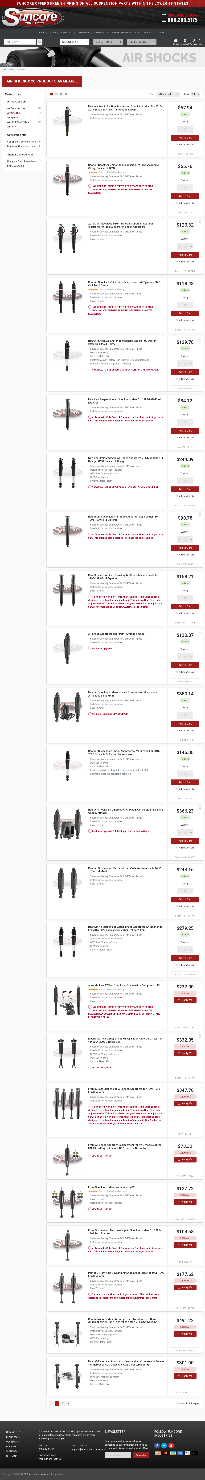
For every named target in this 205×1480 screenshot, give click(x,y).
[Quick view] (200, 104)
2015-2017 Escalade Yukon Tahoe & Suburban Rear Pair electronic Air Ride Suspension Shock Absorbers (121, 225)
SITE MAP (11, 1456)
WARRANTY (12, 1441)
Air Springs (13, 117)
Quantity (184, 122)
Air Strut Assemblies (18, 122)
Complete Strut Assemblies (21, 161)
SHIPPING (11, 1451)
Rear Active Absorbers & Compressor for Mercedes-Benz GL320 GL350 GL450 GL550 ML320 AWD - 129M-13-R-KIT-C (123, 1321)
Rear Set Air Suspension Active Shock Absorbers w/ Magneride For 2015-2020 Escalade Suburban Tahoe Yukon (125, 928)
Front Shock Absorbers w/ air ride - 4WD (111, 1187)
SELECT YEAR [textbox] (70, 41)
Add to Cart (185, 137)
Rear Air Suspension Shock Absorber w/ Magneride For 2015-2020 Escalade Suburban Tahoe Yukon (124, 753)
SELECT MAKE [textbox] (104, 41)
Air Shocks (13, 112)
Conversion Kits (16, 134)
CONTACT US (13, 1432)
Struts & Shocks (15, 165)
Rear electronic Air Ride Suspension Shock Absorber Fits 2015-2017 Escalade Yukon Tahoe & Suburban (125, 108)
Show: (186, 94)
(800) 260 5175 (46, 1449)
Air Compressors (16, 108)
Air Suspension (9, 70)
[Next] (68, 1403)
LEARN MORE (13, 1436)
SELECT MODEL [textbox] (139, 41)
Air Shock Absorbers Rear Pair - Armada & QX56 (116, 633)
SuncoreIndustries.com (38, 1474)
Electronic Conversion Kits (21, 146)
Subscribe (141, 1455)
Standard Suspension (20, 154)
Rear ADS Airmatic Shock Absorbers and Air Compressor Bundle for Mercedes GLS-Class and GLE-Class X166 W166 (126, 1363)
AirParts (11, 126)
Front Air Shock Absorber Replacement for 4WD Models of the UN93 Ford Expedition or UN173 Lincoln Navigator (124, 1146)
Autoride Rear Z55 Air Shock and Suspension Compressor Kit (124, 985)
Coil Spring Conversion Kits (21, 141)
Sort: (152, 94)
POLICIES (11, 1446)
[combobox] (74, 42)
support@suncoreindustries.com (88, 1449)
